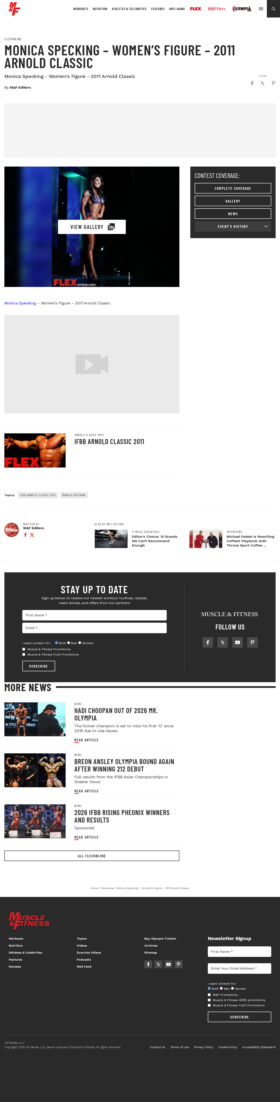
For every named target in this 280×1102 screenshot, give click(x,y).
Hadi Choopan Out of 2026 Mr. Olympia (116, 714)
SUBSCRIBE (38, 666)
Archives (151, 945)
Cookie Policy (227, 1047)
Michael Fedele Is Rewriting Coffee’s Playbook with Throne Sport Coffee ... (250, 540)
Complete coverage (233, 188)
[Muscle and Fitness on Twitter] (222, 642)
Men (74, 643)
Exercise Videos (89, 952)
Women (87, 643)
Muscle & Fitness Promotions (49, 649)
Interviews (235, 531)
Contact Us (157, 1047)
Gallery (233, 201)
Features (158, 9)
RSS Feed (84, 966)
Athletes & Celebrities (129, 9)
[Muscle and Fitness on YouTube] (237, 642)
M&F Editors (20, 87)
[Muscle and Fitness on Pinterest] (252, 642)
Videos (82, 945)
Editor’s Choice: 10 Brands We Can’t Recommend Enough (154, 540)
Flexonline (13, 39)
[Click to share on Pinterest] (273, 83)
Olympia (242, 9)
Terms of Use (179, 1047)
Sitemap (150, 952)
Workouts (80, 9)
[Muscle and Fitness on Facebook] (208, 642)
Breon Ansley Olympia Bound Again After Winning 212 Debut (124, 765)
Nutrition (100, 9)
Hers (217, 9)
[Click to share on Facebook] (252, 83)
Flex (196, 9)
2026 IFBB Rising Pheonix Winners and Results (122, 816)
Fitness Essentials (146, 531)
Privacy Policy (203, 1047)
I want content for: (36, 643)
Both (62, 643)
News (233, 213)
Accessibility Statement (259, 1047)
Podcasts (84, 959)
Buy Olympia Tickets (160, 938)
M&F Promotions (225, 995)
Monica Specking (20, 303)
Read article (86, 740)
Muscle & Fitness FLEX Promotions (53, 654)
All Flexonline (92, 855)
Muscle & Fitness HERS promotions (239, 1000)
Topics (82, 938)
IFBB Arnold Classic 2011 (109, 441)
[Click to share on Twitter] (262, 83)
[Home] (14, 14)
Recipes (15, 966)
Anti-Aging (177, 9)
